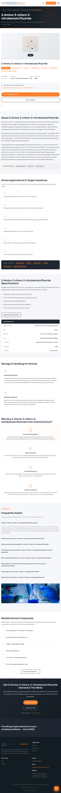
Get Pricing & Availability (11, 94)
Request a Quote (51, 3)
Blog (2, 761)
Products (9, 10)
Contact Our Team (30, 708)
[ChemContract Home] (13, 3)
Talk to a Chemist (30, 100)
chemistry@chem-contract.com (12, 88)
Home (3, 10)
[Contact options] (56, 788)
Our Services (35, 748)
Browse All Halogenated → (30, 671)
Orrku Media (33, 790)
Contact (3, 764)
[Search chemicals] (43, 3)
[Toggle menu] (58, 3)
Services (31, 787)
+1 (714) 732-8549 (28, 88)
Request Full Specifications (11, 315)
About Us (34, 745)
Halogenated (16, 10)
